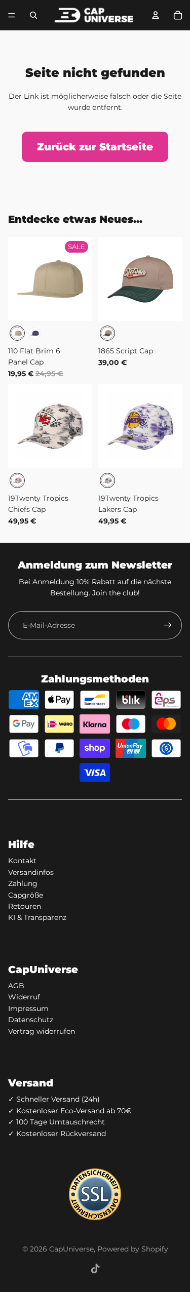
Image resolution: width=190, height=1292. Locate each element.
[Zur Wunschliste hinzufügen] (22, 250)
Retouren (24, 906)
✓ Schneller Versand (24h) (54, 1099)
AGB (16, 985)
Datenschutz (30, 1019)
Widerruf (24, 996)
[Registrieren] (167, 625)
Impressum (28, 1008)
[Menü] (11, 15)
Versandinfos (31, 872)
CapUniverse (71, 1249)
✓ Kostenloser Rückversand (57, 1133)
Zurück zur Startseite (95, 147)
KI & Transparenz (37, 917)
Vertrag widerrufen (41, 1031)
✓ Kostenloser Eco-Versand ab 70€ (69, 1110)
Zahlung (22, 883)
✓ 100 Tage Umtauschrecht (56, 1121)
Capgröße (25, 895)
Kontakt (22, 860)
